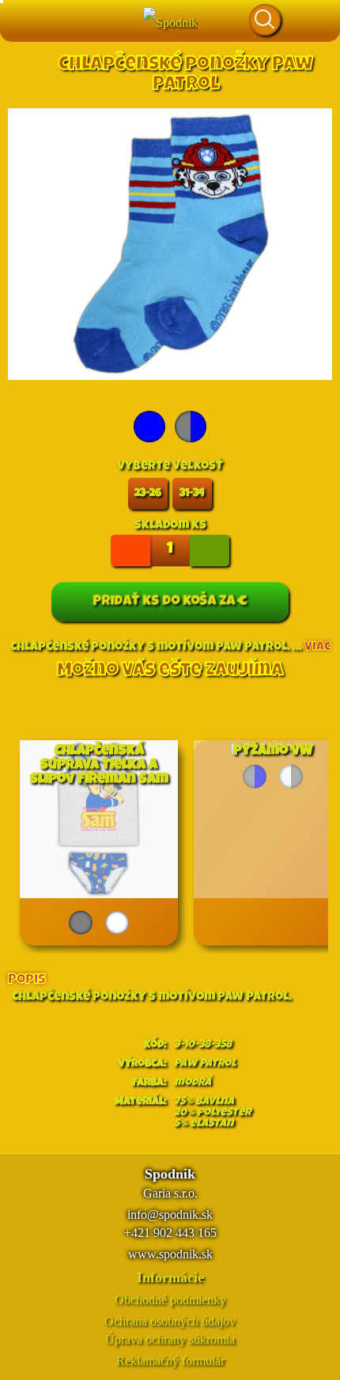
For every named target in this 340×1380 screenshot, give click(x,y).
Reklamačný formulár (170, 1360)
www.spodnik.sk (170, 1254)
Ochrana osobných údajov (170, 1321)
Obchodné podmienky (170, 1300)
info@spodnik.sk (170, 1214)
